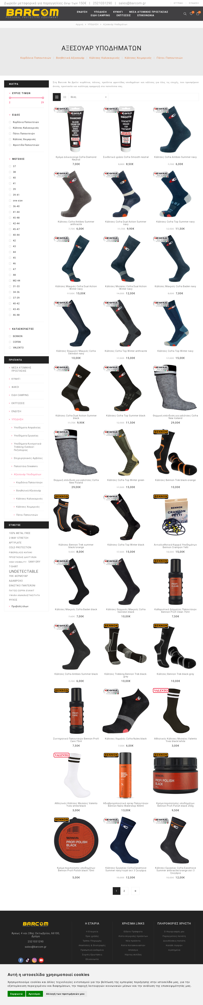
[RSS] (48, 962)
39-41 (16, 195)
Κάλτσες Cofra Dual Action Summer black (76, 416)
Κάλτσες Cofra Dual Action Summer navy (125, 223)
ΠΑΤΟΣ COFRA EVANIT (21, 590)
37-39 (16, 298)
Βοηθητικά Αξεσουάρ (70, 57)
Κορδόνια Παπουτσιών (35, 57)
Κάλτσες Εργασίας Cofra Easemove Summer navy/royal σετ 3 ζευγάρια (125, 869)
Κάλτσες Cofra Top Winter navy (175, 351)
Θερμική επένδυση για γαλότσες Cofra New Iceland (175, 416)
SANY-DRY (34, 561)
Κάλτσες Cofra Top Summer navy (175, 221)
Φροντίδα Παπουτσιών (26, 145)
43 (14, 246)
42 (14, 240)
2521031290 (36, 941)
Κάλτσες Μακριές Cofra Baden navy (175, 286)
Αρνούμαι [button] (34, 993)
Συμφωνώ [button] (16, 993)
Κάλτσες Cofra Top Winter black (126, 544)
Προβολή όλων (20, 606)
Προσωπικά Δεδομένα (92, 950)
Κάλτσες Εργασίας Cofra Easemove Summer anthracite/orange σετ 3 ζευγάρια (175, 870)
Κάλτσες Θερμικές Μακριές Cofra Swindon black (126, 610)
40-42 (16, 303)
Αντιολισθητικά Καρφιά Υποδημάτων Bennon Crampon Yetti (175, 546)
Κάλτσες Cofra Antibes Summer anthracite (76, 223)
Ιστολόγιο (133, 950)
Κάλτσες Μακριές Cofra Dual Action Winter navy (76, 287)
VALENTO (18, 347)
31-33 (16, 286)
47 (14, 269)
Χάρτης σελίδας (133, 954)
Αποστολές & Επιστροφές (92, 945)
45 (14, 257)
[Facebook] (20, 955)
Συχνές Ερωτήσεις (92, 954)
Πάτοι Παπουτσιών (170, 57)
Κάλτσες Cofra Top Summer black (125, 415)
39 (14, 189)
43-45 (16, 309)
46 (14, 263)
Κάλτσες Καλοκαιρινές (104, 57)
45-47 (16, 229)
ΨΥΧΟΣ (13, 600)
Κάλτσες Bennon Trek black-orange (175, 480)
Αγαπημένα (76, 129)
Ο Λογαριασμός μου (174, 931)
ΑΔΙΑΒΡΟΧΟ (16, 581)
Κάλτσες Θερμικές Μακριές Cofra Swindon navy (76, 352)
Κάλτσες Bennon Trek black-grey (175, 674)
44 (14, 252)
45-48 (16, 217)
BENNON (18, 336)
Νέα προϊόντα (133, 941)
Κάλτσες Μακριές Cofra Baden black (76, 609)
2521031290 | (105, 3)
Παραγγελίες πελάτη (174, 936)
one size (18, 200)
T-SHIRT (13, 566)
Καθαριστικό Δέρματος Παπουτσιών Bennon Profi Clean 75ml (175, 610)
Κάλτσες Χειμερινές (138, 57)
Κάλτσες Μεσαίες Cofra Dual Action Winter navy (126, 287)
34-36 (16, 292)
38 (14, 172)
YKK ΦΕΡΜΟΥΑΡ (18, 576)
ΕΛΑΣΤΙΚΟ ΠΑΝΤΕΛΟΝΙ (22, 585)
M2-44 (16, 280)
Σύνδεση (194, 3)
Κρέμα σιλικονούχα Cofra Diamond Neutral (76, 158)
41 (14, 183)
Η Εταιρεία (92, 931)
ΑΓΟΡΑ (82, 129)
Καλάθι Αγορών (174, 945)
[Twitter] (27, 955)
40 (14, 177)
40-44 (16, 235)
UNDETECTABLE (23, 571)
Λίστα (65, 97)
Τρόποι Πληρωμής (92, 941)
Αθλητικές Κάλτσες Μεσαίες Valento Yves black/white (175, 739)
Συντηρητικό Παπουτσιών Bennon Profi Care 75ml (76, 739)
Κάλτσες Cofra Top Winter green (125, 480)
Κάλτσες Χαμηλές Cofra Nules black (126, 738)
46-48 (16, 315)
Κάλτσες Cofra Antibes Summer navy (175, 157)
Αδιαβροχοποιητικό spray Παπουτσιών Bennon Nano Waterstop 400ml (125, 804)
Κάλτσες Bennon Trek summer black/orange (76, 546)
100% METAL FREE (19, 533)
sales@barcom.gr (132, 3)
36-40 (16, 206)
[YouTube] (41, 955)
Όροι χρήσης (92, 936)
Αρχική (79, 24)
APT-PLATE (15, 542)
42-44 (16, 223)
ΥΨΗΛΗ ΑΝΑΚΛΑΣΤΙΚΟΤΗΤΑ (24, 595)
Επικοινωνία (92, 959)
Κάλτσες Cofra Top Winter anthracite (126, 351)
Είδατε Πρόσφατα (133, 931)
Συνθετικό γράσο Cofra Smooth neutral (126, 157)
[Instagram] (34, 955)
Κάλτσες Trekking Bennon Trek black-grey (126, 675)
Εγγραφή (178, 3)
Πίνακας (57, 97)
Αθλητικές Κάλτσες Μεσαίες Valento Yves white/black (76, 804)
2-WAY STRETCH (18, 538)
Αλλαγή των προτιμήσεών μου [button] (65, 993)
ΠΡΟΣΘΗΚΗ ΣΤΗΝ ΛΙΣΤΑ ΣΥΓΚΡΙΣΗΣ (69, 129)
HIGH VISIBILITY (18, 562)
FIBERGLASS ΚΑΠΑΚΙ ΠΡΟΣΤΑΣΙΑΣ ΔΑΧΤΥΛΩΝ (22, 554)
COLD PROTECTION (20, 547)
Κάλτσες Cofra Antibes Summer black (76, 674)
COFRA (17, 342)
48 (14, 275)
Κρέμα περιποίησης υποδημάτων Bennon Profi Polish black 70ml (76, 869)
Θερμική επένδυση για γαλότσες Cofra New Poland (76, 481)
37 (14, 166)
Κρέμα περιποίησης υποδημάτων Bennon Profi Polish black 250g (175, 804)
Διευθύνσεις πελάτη (174, 941)
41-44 (16, 212)
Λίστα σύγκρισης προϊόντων (133, 936)
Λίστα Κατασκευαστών (133, 945)
